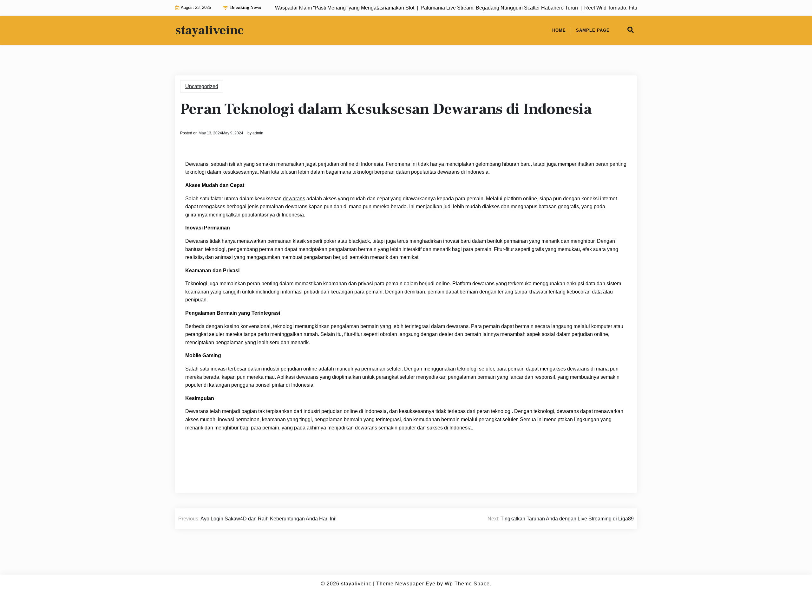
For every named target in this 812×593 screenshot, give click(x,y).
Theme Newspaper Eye (405, 583)
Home (559, 30)
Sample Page (593, 30)
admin (257, 133)
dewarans (294, 198)
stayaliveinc (209, 30)
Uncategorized (201, 86)
